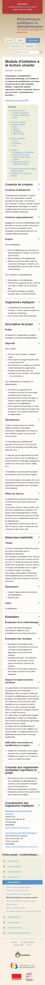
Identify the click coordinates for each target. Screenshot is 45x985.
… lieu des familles (13, 917)
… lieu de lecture (13, 882)
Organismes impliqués (18, 122)
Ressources (16, 46)
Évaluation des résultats (21, 154)
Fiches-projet (33, 40)
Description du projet (18, 124)
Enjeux (15, 117)
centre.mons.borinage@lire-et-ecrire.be (20, 847)
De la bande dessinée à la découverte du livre (23, 911)
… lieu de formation (13, 866)
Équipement (17, 143)
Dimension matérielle (18, 138)
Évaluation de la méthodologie (23, 152)
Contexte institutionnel (20, 113)
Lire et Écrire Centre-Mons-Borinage (20, 833)
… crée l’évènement (13, 928)
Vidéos (20, 40)
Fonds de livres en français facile (18, 894)
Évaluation (14, 150)
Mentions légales (27, 942)
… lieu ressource (12, 877)
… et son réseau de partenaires (18, 933)
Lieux (15, 145)
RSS (29, 945)
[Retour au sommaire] (39, 184)
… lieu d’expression (13, 872)
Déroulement (17, 131)
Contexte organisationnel (21, 115)
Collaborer (30, 46)
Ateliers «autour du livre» (16, 908)
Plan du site (18, 945)
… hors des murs (12, 922)
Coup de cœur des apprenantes (18, 887)
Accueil (9, 40)
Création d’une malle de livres (17, 890)
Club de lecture (12, 904)
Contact (14, 942)
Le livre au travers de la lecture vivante (21, 901)
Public (15, 127)
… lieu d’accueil (12, 861)
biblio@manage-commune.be (16, 828)
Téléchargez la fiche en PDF (16, 100)
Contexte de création (18, 110)
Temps (15, 140)
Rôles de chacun (18, 134)
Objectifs (16, 129)
